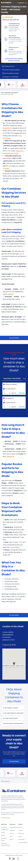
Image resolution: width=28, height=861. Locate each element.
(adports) (11, 294)
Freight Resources (14, 827)
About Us (20, 827)
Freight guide (7, 92)
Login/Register (21, 2)
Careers (20, 836)
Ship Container (14, 92)
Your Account (21, 833)
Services (3, 832)
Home (2, 92)
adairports (20, 151)
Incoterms (12, 833)
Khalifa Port (6, 128)
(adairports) (10, 456)
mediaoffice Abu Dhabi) (10, 153)
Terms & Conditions (22, 842)
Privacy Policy (21, 839)
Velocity (8, 817)
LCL (21, 254)
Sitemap (11, 839)
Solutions (3, 835)
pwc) (8, 168)
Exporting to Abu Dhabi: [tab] (12, 378)
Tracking (20, 830)
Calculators (12, 830)
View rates (22, 393)
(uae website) (15, 547)
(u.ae (4, 168)
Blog (11, 836)
